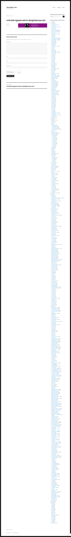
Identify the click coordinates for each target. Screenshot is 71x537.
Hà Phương (53, 327)
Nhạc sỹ (52, 306)
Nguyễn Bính (53, 247)
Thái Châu (53, 95)
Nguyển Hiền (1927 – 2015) (55, 390)
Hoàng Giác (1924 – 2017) (55, 339)
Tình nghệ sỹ (53, 179)
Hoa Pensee (54, 139)
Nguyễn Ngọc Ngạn (54, 250)
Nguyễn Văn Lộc (54, 78)
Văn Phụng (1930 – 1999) (55, 476)
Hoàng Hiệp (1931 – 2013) (55, 340)
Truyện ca (53, 186)
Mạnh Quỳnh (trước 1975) (55, 379)
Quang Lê (53, 88)
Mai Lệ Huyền (53, 63)
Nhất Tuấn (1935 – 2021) (55, 260)
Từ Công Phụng (54, 467)
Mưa (52, 149)
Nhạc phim (53, 163)
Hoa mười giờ (54, 138)
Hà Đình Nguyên (54, 222)
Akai (53, 156)
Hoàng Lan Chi (54, 228)
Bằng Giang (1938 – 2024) (55, 313)
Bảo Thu (53, 315)
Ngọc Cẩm (53, 74)
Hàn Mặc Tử (53, 223)
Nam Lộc (53, 383)
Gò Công (53, 504)
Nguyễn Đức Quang (54, 411)
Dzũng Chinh (53, 325)
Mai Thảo (53, 243)
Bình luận (9, 41)
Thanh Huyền (53, 100)
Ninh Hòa (53, 510)
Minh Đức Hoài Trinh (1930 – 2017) (56, 244)
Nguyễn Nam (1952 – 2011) (55, 392)
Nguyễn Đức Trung (54, 412)
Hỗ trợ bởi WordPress (15, 532)
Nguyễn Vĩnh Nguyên (55, 257)
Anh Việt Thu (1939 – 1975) (55, 311)
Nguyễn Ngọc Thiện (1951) (55, 393)
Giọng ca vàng (54, 132)
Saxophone (53, 159)
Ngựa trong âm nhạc (54, 153)
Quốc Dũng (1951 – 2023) (55, 428)
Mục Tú (53, 246)
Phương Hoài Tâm (54, 82)
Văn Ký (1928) (54, 475)
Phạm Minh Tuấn (54, 420)
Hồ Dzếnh (53, 224)
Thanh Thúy (53, 104)
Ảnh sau (11, 15)
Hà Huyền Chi (53, 221)
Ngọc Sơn (53, 388)
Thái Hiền (53, 97)
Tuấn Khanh (53, 472)
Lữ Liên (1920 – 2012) (55, 374)
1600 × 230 (8, 25)
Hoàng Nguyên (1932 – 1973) (56, 341)
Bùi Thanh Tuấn (54, 211)
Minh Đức (53, 382)
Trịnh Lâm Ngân (54, 458)
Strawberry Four (54, 92)
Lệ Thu (53, 60)
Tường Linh (53, 292)
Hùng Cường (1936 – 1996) (55, 52)
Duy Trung (53, 323)
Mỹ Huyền (53, 70)
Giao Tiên (53, 326)
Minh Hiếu (53, 66)
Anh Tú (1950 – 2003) (55, 24)
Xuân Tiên (53, 486)
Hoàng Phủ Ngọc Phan (55, 230)
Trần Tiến (53, 454)
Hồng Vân (53, 349)
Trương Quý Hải (54, 465)
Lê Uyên (53, 61)
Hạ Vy (52, 48)
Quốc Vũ (53, 429)
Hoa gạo (53, 136)
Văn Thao (53, 293)
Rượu (52, 172)
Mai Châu (53, 377)
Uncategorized (53, 501)
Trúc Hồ (53, 460)
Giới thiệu (59, 7)
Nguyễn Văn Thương (54, 402)
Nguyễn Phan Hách (54, 252)
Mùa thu (53, 151)
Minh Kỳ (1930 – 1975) (55, 381)
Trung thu (53, 184)
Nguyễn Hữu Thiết (54, 77)
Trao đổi (53, 182)
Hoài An (53, 333)
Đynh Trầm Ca (54, 500)
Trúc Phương (53, 461)
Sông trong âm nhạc (54, 174)
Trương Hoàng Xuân (54, 463)
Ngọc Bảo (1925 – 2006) (55, 73)
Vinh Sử (53, 477)
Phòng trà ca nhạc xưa (55, 171)
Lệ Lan (52, 236)
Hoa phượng (54, 140)
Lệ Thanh (53, 59)
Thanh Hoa (53, 99)
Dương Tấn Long (54, 218)
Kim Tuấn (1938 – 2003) (55, 235)
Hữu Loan (53, 231)
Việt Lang (53, 295)
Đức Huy (53, 499)
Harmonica (53, 158)
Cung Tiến (53, 320)
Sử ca (52, 175)
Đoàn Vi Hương (54, 498)
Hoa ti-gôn (53, 144)
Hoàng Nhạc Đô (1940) (55, 342)
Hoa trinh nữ (54, 145)
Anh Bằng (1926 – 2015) (55, 307)
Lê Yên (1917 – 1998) (55, 373)
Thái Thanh (53, 98)
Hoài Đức (53, 337)
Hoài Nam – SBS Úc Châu (55, 336)
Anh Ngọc (53, 23)
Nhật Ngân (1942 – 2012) (55, 413)
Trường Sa (53, 466)
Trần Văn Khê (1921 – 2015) (55, 456)
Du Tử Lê (53, 216)
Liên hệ (63, 7)
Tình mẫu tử (53, 178)
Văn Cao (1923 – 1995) (55, 473)
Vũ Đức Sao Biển (54, 484)
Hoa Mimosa (54, 137)
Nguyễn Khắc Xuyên (54, 391)
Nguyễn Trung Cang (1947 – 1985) (56, 398)
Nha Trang (53, 508)
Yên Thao (53, 299)
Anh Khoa (53, 22)
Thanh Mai (53, 102)
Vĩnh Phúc (53, 296)
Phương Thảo (53, 87)
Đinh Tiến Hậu (54, 493)
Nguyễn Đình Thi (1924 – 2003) (56, 409)
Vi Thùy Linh (53, 294)
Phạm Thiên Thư (54, 265)
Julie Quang (53, 53)
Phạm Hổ (53, 262)
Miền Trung (53, 148)
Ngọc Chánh (53, 385)
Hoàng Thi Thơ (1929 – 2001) (56, 346)
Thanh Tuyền (53, 105)
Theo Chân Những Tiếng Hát (56, 129)
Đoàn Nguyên (53, 497)
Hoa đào (53, 146)
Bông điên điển (54, 135)
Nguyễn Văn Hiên (54, 400)
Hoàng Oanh (53, 50)
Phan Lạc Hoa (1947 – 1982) (56, 425)
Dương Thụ (53, 322)
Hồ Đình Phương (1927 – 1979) (56, 226)
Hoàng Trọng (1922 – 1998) (55, 348)
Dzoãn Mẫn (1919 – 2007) (55, 324)
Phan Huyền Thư (54, 267)
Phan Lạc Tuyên (54, 268)
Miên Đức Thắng (54, 380)
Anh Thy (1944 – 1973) (55, 309)
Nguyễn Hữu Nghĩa (54, 249)
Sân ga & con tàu (54, 173)
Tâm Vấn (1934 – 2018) (55, 94)
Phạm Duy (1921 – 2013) (55, 418)
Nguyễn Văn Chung (54, 399)
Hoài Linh (53, 335)
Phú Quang (53, 427)
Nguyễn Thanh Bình (54, 395)
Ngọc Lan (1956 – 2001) (55, 75)
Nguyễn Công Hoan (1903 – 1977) (56, 248)
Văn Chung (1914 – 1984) (55, 474)
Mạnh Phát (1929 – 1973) (55, 378)
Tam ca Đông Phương (55, 93)
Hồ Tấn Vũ (53, 332)
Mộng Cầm (53, 245)
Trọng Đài (53, 459)
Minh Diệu (53, 65)
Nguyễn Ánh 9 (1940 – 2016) (56, 389)
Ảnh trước (8, 15)
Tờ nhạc (53, 181)
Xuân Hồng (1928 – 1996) (55, 485)
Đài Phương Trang (54, 489)
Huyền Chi (53, 233)
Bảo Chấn (53, 314)
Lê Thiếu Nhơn (54, 237)
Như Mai (53, 79)
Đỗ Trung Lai (53, 303)
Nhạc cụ (53, 155)
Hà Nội (52, 505)
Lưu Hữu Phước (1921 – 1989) (56, 375)
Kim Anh (53, 56)
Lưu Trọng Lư (53, 242)
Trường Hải (53, 462)
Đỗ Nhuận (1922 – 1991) (55, 495)
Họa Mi (53, 49)
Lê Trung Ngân (54, 238)
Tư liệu (53, 7)
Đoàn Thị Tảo (53, 305)
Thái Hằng (53, 96)
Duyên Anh (53, 219)
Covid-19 (53, 130)
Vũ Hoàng (53, 480)
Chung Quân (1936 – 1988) (55, 319)
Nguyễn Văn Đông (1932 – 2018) (56, 406)
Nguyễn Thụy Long (54, 256)
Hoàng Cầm (53, 227)
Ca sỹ (51, 21)
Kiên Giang (53, 234)
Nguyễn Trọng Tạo (54, 397)
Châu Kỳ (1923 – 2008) (55, 317)
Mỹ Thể (53, 72)
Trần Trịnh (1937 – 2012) (55, 455)
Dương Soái (53, 217)
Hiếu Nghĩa (53, 329)
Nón (52, 170)
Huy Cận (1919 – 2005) (55, 232)
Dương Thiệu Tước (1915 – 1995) (56, 321)
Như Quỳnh (53, 80)
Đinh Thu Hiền (54, 302)
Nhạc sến (53, 164)
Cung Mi (53, 214)
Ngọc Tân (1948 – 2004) (55, 76)
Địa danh (52, 502)
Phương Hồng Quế (54, 85)
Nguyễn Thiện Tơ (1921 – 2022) (56, 396)
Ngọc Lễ (53, 387)
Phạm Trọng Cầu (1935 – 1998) (56, 422)
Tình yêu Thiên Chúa (54, 180)
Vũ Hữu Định (53, 297)
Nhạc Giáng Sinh (54, 162)
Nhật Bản (53, 509)
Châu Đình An (53, 318)
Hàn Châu (53, 328)
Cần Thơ (53, 503)
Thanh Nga (53, 103)
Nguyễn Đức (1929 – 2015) (55, 410)
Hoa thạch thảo (54, 143)
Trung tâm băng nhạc (55, 183)
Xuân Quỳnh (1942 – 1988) (55, 298)
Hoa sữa (53, 141)
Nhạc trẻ (53, 168)
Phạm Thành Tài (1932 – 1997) (56, 264)
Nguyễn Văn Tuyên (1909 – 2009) (56, 403)
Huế (52, 506)
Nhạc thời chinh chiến (55, 166)
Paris (52, 511)
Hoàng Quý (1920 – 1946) (55, 344)
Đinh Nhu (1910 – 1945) (55, 492)
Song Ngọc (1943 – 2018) (55, 430)
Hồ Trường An (54, 225)
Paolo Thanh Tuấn (54, 81)
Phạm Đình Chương (54, 423)
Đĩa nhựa (53, 161)
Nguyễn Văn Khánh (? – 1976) (56, 401)
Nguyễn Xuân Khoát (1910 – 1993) (56, 408)
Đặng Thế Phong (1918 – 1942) (56, 491)
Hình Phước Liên (54, 330)
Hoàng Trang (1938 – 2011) (55, 347)
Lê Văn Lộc (53, 240)
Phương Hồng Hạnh (54, 83)
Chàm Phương (54, 212)
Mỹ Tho (53, 507)
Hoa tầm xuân (54, 142)
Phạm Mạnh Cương (54, 419)
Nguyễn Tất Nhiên (54, 254)
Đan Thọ (53, 490)
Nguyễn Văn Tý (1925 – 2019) (56, 404)
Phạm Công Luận (54, 261)
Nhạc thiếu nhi (54, 165)
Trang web (9, 65)
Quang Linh (53, 89)
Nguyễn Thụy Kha (54, 255)
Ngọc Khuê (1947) (54, 386)
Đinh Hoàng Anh (54, 300)
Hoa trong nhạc (54, 134)
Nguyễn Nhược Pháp (55, 251)
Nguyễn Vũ (53, 407)
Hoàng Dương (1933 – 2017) (56, 338)
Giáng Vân (53, 220)
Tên (7, 56)
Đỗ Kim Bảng (53, 494)
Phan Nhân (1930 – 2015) (55, 426)
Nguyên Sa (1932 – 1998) (55, 253)
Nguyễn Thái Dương (54, 394)
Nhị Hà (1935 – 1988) (54, 416)
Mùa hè (53, 150)
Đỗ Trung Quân (54, 304)
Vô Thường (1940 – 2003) (55, 479)
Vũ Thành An (53, 482)
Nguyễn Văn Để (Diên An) (55, 405)
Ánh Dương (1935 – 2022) (55, 308)
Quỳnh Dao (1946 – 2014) (55, 90)
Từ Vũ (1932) (53, 470)
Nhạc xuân (53, 169)
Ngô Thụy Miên (54, 384)
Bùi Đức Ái (53, 316)
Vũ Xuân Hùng (54, 483)
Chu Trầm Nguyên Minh (55, 213)
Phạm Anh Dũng (54, 417)
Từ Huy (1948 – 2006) (55, 468)
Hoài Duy (53, 334)
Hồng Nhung (53, 51)
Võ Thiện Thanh (54, 478)
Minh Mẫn (53, 67)
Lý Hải (52, 62)
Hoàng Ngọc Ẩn (54, 229)
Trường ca (53, 185)
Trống (53, 160)
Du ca (52, 131)
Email (8, 61)
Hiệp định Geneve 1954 (55, 133)
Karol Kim (53, 54)
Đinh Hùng (53, 301)
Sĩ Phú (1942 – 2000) (55, 91)
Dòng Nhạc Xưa (12, 7)
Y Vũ (52, 488)
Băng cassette (54, 157)
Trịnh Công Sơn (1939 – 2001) (56, 457)
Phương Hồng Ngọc (54, 84)
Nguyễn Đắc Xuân (54, 258)
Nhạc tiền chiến (54, 167)
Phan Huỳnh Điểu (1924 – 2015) (56, 424)
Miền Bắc (53, 147)
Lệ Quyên (53, 58)
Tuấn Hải (53, 471)
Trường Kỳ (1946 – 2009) (55, 464)
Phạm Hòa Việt (54, 263)
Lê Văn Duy (53, 239)
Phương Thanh (54, 86)
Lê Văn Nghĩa (53, 241)
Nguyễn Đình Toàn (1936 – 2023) (56, 259)
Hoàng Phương (54, 343)
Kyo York (53, 57)
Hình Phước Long (54, 331)
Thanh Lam (53, 101)
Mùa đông (53, 152)
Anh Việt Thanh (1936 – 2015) (56, 310)
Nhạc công (53, 154)
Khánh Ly (53, 55)
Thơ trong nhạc (54, 177)
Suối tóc (53, 176)
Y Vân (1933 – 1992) (54, 487)
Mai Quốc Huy (54, 64)
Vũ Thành (53, 481)
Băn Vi (52, 312)
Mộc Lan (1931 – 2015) (55, 68)
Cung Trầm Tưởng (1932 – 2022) (56, 215)
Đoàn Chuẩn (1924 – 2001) (55, 496)
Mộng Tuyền (53, 69)
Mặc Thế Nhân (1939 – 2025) (56, 376)
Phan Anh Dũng (54, 266)
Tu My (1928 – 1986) (54, 469)
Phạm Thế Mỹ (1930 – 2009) (56, 421)
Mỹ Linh (53, 71)
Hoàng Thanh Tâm (54, 345)
